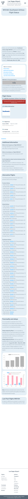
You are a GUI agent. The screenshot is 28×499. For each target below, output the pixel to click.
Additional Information (8, 70)
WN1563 (12, 280)
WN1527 (12, 255)
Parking (16, 485)
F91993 (11, 184)
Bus (15, 478)
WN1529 (12, 262)
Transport (16, 476)
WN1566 (12, 290)
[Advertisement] (14, 31)
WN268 (11, 304)
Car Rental (16, 486)
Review (3, 490)
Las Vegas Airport (14, 1)
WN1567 (12, 294)
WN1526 (12, 251)
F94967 (11, 195)
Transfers (16, 483)
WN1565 (12, 287)
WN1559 (12, 269)
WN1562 (12, 276)
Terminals (3, 485)
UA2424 (12, 213)
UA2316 (11, 206)
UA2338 (11, 209)
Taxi (15, 479)
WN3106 (12, 308)
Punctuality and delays (8, 73)
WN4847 (12, 312)
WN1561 (11, 273)
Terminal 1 (3, 486)
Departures (4, 478)
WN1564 (12, 283)
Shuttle (15, 481)
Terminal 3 (3, 488)
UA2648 (12, 216)
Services (16, 490)
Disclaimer (16, 496)
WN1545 (12, 266)
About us (22, 496)
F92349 (11, 191)
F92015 (11, 188)
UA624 (11, 227)
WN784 (11, 313)
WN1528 (12, 259)
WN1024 (12, 241)
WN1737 (12, 297)
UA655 (11, 230)
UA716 (11, 234)
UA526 (11, 223)
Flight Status (6, 68)
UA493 (11, 220)
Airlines (16, 474)
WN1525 (12, 248)
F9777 (11, 199)
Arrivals (3, 476)
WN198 (11, 301)
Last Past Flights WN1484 (9, 75)
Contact (19, 496)
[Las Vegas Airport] (2, 3)
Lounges (16, 492)
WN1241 (12, 244)
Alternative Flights (7, 72)
